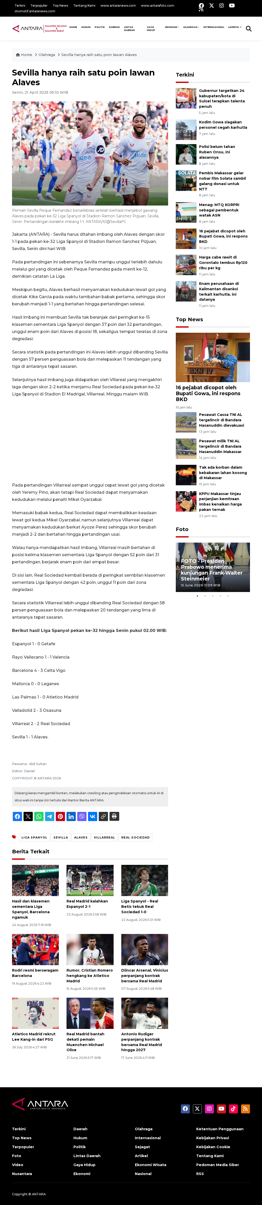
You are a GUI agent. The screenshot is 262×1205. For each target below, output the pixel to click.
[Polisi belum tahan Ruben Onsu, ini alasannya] (186, 154)
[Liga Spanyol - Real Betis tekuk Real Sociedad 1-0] (144, 880)
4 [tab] (220, 595)
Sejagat (142, 1147)
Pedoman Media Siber (217, 1165)
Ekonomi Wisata (150, 1165)
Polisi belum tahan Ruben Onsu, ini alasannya (217, 152)
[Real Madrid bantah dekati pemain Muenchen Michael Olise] (90, 1012)
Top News (60, 5)
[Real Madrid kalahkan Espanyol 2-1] (90, 880)
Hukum (86, 27)
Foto (182, 529)
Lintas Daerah (129, 28)
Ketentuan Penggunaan (220, 1129)
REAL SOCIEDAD (135, 837)
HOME (73, 27)
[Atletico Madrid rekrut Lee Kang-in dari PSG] (35, 1012)
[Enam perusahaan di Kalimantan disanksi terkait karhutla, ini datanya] (186, 290)
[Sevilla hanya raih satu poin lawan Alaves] (213, 356)
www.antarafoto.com (157, 5)
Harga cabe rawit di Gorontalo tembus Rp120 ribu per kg (223, 262)
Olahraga (190, 27)
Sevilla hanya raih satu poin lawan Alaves (99, 54)
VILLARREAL (104, 837)
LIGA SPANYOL (34, 837)
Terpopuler (39, 5)
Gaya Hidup (151, 28)
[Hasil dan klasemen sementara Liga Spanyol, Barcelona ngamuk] (35, 880)
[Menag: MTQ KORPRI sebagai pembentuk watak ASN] (186, 212)
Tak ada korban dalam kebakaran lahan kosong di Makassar (223, 472)
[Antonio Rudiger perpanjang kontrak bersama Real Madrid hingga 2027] (144, 1012)
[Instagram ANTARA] (221, 5)
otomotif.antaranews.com (35, 11)
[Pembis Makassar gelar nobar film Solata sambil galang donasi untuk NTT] (186, 180)
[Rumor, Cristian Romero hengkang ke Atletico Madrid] (90, 949)
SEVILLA (60, 837)
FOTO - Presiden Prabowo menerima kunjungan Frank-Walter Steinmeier (212, 570)
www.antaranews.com (118, 5)
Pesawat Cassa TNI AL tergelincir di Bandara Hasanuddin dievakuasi (221, 420)
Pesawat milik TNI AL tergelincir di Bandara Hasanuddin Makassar (220, 446)
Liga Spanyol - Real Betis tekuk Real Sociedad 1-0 (139, 906)
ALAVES (81, 837)
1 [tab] (197, 595)
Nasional (143, 1173)
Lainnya (233, 27)
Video (17, 1165)
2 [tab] (205, 595)
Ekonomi (171, 27)
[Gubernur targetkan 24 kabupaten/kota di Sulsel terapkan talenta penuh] (186, 97)
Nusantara (22, 1173)
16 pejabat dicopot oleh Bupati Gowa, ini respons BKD (223, 236)
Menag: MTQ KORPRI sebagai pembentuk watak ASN (219, 210)
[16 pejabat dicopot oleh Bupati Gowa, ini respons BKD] (186, 238)
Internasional (213, 27)
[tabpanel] (213, 567)
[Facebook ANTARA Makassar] (201, 5)
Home (26, 54)
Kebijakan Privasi (212, 1138)
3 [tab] (212, 595)
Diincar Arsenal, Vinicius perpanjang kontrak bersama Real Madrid (144, 975)
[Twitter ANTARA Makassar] (211, 5)
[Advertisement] (90, 440)
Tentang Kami (84, 5)
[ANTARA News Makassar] (39, 28)
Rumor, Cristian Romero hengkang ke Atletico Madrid (90, 975)
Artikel (141, 1156)
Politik (100, 27)
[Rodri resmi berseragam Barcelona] (35, 949)
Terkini (20, 5)
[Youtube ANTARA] (232, 5)
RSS (200, 1173)
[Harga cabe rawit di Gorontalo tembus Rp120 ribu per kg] (186, 264)
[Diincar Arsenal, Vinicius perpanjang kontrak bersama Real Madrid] (144, 949)
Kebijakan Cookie (213, 1147)
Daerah (114, 27)
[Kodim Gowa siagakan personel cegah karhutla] (186, 129)
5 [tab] (228, 595)
